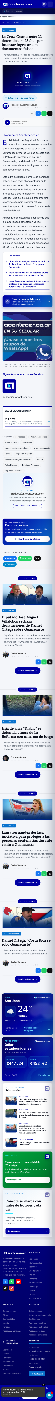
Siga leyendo (29, 578)
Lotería (6, 1323)
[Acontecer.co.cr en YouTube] (18, 1281)
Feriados (6, 1327)
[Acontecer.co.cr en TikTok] (5, 1288)
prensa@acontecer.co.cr (39, 1351)
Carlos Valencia (18, 653)
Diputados (7, 1354)
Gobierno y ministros (12, 1373)
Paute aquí (38, 1374)
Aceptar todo (30, 1397)
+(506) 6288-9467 (37, 1359)
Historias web (35, 1298)
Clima (5, 1315)
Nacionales (18, 22)
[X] (49, 113)
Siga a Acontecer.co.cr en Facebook (24, 374)
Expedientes (8, 1361)
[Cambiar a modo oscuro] (32, 113)
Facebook (11, 558)
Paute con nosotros (37, 1323)
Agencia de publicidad (38, 1327)
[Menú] (50, 4)
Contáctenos (34, 1319)
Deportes (33, 1267)
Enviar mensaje (35, 1367)
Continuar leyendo (26, 670)
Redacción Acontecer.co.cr (24, 105)
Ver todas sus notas (26, 506)
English (32, 1275)
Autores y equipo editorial (40, 1315)
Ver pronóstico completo (31, 1029)
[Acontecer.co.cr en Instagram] (11, 1288)
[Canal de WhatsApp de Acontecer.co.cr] (11, 1281)
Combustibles (9, 1319)
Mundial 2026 (35, 1271)
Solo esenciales (11, 1397)
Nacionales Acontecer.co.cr (21, 135)
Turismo (32, 1294)
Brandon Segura (18, 757)
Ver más (42, 1075)
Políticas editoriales (37, 1331)
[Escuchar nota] (7, 122)
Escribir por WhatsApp (29, 539)
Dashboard (7, 1350)
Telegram (11, 564)
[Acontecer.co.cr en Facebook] (5, 1281)
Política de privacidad (38, 1335)
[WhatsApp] (44, 113)
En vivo (6, 1369)
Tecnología (33, 1286)
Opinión (32, 1290)
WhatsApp (26, 558)
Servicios (8, 1304)
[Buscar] (44, 4)
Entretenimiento (35, 1282)
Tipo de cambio (9, 1311)
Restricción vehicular (12, 1331)
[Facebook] (38, 113)
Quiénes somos (35, 1311)
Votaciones (7, 1358)
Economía (33, 1279)
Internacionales (11, 934)
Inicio (5, 22)
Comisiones (8, 1365)
